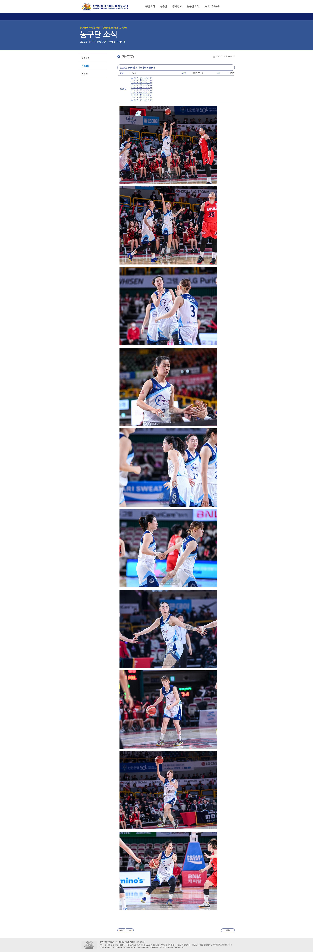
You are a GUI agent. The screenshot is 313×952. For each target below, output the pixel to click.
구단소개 (150, 6)
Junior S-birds (212, 6)
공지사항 (86, 58)
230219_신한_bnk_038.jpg (141, 95)
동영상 (85, 73)
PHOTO (85, 66)
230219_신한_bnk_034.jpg (141, 85)
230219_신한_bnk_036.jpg (141, 90)
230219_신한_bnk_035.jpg (141, 88)
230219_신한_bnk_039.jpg (141, 97)
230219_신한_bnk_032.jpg (141, 80)
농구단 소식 (193, 6)
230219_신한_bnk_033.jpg (141, 83)
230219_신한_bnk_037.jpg (141, 92)
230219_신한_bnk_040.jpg (141, 100)
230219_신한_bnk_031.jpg (141, 78)
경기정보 (177, 6)
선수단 (163, 6)
